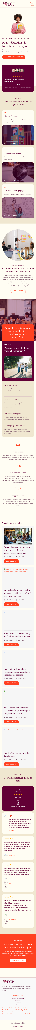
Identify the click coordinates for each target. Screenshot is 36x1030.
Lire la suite (11, 561)
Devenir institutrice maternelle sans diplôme (15, 1008)
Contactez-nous (18, 995)
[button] (13, 57)
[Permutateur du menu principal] (32, 4)
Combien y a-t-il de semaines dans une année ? (16, 1012)
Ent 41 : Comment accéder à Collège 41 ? (14, 1010)
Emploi (18, 1005)
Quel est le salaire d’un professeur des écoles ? (16, 1014)
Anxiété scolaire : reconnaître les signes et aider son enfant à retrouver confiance (17, 593)
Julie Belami (9, 557)
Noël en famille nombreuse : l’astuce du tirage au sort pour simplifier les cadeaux (17, 672)
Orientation (18, 1000)
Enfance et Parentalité (18, 998)
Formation (18, 1002)
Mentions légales (18, 1026)
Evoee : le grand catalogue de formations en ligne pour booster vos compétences (17, 550)
